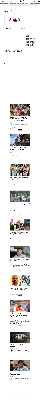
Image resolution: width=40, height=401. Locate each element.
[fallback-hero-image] (27, 36)
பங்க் (27, 351)
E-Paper (6, 1)
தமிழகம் (6, 3)
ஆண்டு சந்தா (32, 3)
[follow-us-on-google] (24, 28)
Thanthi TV (11, 1)
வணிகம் (25, 3)
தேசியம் (9, 3)
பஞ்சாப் (11, 264)
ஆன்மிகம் (22, 3)
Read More (20, 214)
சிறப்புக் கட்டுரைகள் (29, 3)
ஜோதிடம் (19, 3)
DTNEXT (8, 1)
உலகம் (11, 3)
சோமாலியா (21, 153)
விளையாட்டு (16, 3)
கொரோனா (6, 63)
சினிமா (13, 3)
